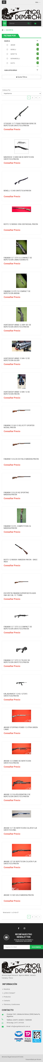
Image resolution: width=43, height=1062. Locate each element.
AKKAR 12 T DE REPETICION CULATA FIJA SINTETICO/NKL (20, 829)
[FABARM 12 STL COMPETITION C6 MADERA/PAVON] (21, 515)
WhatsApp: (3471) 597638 (15, 1023)
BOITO (13, 63)
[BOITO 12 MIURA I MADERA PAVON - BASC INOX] (21, 549)
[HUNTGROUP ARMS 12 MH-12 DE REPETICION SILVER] (21, 346)
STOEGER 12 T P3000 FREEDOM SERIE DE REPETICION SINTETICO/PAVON (20, 124)
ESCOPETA (9, 30)
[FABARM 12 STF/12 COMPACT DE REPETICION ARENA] (21, 281)
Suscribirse (36, 947)
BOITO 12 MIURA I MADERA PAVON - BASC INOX (21, 561)
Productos (7, 997)
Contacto (7, 1000)
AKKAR (13, 45)
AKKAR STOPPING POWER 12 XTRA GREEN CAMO (21, 728)
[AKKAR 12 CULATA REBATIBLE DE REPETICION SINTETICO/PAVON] (21, 783)
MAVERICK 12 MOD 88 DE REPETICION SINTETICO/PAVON (19, 158)
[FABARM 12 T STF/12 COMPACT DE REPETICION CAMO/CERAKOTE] (21, 247)
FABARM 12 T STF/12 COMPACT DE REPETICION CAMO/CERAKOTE (18, 259)
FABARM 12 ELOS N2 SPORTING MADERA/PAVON (16, 493)
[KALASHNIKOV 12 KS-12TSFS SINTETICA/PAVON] (21, 683)
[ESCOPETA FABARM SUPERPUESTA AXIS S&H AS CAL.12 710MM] (21, 583)
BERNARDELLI (15, 58)
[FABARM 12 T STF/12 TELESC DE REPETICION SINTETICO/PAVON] (21, 650)
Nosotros (7, 989)
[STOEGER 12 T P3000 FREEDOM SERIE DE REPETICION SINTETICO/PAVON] (21, 113)
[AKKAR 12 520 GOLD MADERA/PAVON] (21, 883)
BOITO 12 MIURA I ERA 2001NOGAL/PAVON (21, 224)
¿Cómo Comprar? (9, 993)
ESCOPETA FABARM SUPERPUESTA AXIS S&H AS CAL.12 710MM (20, 594)
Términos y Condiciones (12, 1004)
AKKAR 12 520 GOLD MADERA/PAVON (19, 895)
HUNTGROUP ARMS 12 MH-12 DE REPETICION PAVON (17, 393)
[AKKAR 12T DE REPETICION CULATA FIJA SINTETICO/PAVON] (21, 850)
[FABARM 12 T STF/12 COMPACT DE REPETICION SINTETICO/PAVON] (21, 616)
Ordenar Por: (6, 90)
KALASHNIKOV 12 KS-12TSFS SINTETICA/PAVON (15, 695)
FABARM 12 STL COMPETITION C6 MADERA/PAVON (17, 527)
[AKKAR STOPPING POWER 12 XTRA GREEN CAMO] (21, 716)
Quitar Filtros (22, 77)
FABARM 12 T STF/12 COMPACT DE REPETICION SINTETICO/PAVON (18, 628)
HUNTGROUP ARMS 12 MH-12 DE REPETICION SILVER (17, 359)
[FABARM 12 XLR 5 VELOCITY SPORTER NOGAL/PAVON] (21, 411)
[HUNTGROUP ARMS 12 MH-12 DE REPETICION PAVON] (21, 381)
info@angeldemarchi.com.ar (20, 1026)
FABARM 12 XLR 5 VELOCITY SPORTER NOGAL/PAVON (19, 426)
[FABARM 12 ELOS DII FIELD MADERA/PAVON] (21, 444)
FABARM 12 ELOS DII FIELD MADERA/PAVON (21, 459)
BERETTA (14, 54)
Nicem (39, 1059)
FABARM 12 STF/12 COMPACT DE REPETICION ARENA (17, 292)
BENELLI (13, 49)
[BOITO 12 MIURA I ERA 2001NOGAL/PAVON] (21, 209)
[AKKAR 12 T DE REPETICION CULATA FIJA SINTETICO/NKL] (21, 814)
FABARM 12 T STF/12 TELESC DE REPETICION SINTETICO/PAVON (17, 661)
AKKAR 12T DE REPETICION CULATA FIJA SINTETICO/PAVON (20, 862)
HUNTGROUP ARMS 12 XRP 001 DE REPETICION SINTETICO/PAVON (17, 326)
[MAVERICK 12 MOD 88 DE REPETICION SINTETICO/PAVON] (21, 146)
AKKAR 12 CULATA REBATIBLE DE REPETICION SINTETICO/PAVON (17, 795)
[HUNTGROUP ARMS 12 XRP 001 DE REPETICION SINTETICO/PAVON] (21, 314)
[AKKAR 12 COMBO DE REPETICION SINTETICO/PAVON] (21, 748)
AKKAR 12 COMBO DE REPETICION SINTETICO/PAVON (17, 762)
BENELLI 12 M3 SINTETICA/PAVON (17, 191)
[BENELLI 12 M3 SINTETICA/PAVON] (21, 180)
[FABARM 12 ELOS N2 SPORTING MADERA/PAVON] (21, 478)
